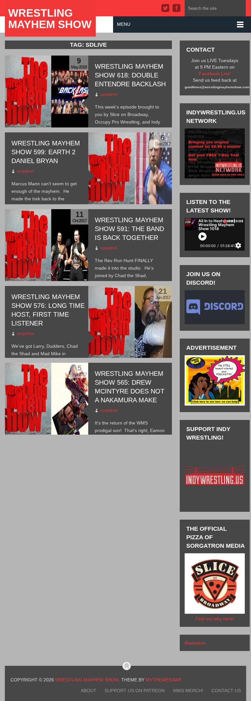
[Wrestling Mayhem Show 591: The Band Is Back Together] (46, 245)
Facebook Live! (215, 73)
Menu (123, 24)
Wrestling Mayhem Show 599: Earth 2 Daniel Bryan (45, 152)
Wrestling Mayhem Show (50, 18)
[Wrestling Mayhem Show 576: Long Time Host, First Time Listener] (130, 322)
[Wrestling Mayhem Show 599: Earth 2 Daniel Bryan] (130, 168)
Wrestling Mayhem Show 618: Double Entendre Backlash (130, 75)
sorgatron (108, 94)
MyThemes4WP (163, 679)
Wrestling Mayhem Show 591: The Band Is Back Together (129, 228)
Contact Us (226, 690)
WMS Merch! (188, 690)
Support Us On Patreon (135, 690)
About (88, 690)
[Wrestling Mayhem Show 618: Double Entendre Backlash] (46, 91)
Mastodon (195, 642)
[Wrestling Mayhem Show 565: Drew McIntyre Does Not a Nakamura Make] (46, 399)
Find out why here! (214, 618)
